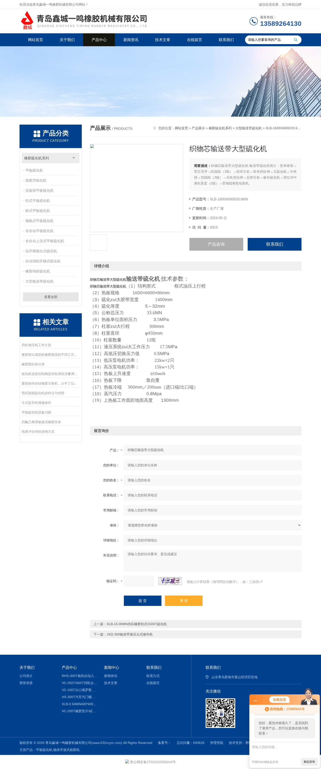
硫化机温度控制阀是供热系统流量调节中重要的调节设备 (51, 374)
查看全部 (50, 297)
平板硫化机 (34, 170)
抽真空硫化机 (36, 180)
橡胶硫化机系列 (36, 158)
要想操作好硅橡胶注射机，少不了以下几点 (51, 383)
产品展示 (198, 128)
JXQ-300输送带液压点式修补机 (130, 634)
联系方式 (153, 676)
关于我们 (67, 40)
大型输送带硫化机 (39, 281)
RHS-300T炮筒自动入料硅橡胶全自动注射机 (79, 676)
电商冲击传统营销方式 (38, 431)
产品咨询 (216, 244)
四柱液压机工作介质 (36, 345)
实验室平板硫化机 (39, 190)
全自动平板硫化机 (39, 231)
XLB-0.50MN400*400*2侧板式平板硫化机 (79, 704)
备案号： (164, 743)
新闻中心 (111, 668)
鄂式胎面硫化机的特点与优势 (43, 393)
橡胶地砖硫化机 (37, 271)
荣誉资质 (26, 683)
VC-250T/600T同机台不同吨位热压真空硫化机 (79, 683)
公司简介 (26, 676)
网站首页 (35, 40)
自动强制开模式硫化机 (43, 261)
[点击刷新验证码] (170, 581)
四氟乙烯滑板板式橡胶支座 (41, 422)
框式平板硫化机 (37, 211)
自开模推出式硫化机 (41, 251)
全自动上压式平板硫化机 (44, 241)
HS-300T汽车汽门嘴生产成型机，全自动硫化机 (79, 697)
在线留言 (194, 40)
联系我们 (226, 40)
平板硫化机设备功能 (36, 412)
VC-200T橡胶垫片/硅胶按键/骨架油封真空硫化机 (79, 711)
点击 (73, 158)
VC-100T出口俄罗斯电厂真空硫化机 (79, 690)
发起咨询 (309, 761)
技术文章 (162, 40)
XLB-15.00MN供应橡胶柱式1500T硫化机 (137, 624)
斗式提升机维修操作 (36, 403)
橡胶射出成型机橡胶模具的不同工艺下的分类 (51, 354)
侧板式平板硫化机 (39, 221)
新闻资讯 (130, 40)
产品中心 (99, 40)
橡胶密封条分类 (33, 364)
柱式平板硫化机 (37, 201)
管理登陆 (216, 743)
